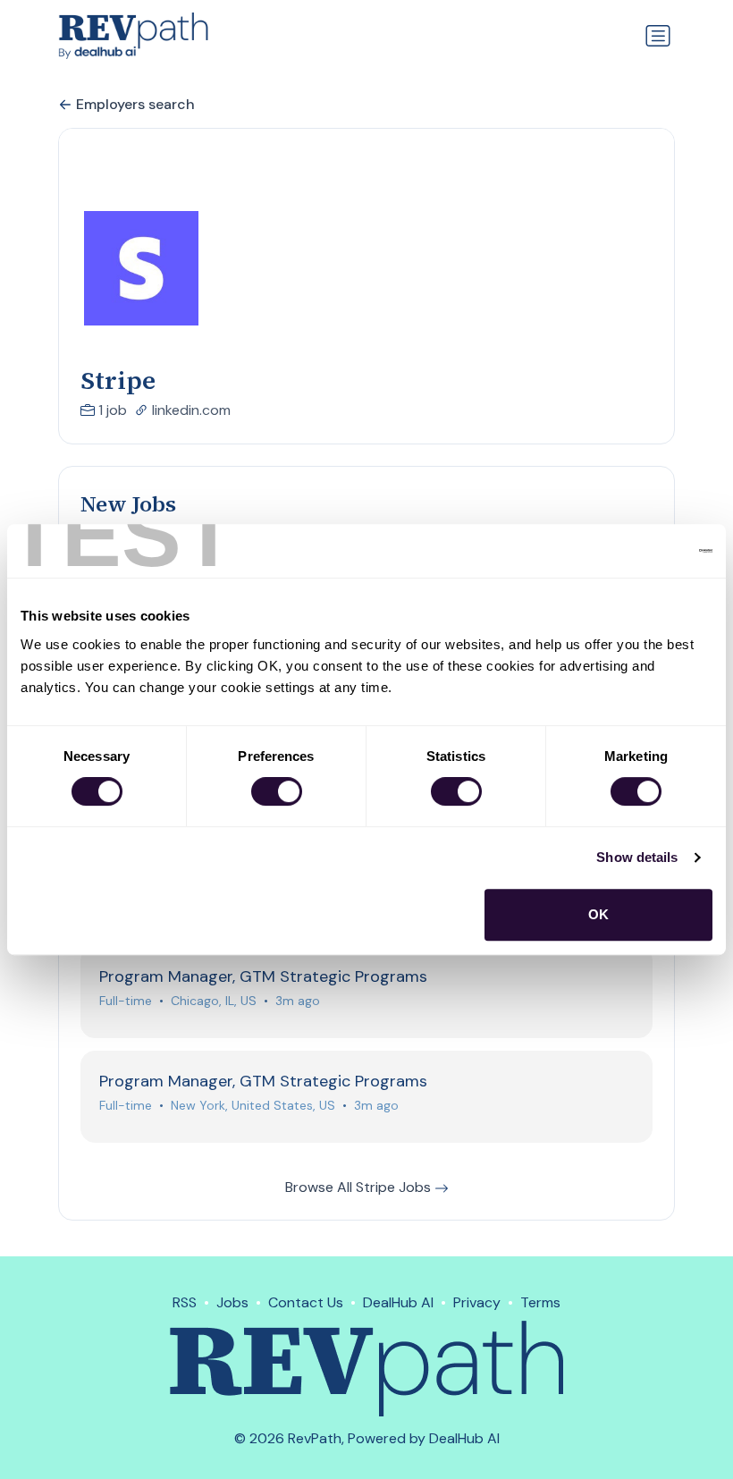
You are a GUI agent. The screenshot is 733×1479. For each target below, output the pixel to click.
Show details (637, 857)
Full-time (125, 1001)
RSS (185, 1302)
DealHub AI (398, 1302)
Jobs (232, 1302)
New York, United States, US (253, 1105)
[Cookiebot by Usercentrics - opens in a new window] (634, 550)
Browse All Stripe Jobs (359, 1187)
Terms (540, 1302)
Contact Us (305, 1302)
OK (598, 914)
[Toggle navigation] (658, 36)
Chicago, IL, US (214, 1001)
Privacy (477, 1302)
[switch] (276, 791)
